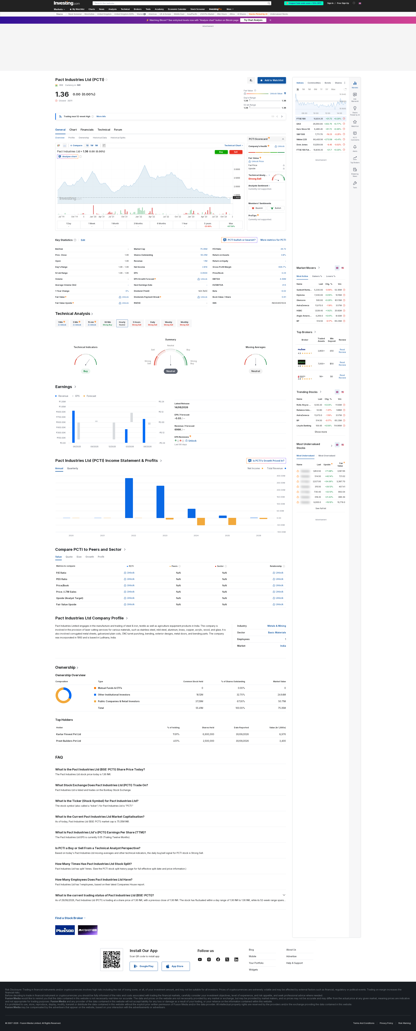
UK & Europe (165, 14)
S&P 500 (301, 134)
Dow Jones (302, 144)
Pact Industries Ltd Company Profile (89, 618)
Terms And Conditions (363, 1023)
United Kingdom (104, 14)
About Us (291, 949)
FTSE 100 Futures (305, 149)
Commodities (314, 83)
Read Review (342, 350)
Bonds (328, 83)
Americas (153, 14)
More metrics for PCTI (273, 239)
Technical (104, 129)
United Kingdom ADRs (124, 14)
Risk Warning (404, 1023)
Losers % (330, 276)
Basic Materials (277, 632)
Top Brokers (304, 332)
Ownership (84, 137)
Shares (59, 14)
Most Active (89, 14)
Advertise (291, 956)
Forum (118, 129)
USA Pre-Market (207, 14)
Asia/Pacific (192, 14)
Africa (232, 14)
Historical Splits (118, 137)
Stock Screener (197, 9)
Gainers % (317, 276)
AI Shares (241, 14)
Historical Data (100, 137)
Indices (300, 83)
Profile (71, 137)
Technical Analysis (72, 313)
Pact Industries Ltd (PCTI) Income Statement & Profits (106, 460)
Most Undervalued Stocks (308, 445)
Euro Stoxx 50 (303, 129)
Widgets (253, 969)
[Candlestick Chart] (58, 145)
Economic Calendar (177, 9)
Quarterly (72, 468)
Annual (59, 468)
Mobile (252, 956)
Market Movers (306, 267)
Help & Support (294, 963)
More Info (101, 116)
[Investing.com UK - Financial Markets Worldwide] (67, 3)
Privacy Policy (386, 1023)
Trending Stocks (307, 391)
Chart (73, 129)
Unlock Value (276, 93)
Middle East (179, 14)
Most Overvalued (326, 455)
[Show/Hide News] (104, 145)
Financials (87, 129)
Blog (251, 949)
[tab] (62, 323)
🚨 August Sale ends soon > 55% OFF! (303, 3)
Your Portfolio (256, 963)
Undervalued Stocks (279, 14)
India (283, 645)
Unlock (131, 572)
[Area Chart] (64, 145)
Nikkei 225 (302, 139)
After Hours (222, 14)
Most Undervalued (305, 455)
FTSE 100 (301, 118)
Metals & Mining (276, 625)
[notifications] (354, 3)
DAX (299, 123)
